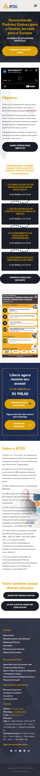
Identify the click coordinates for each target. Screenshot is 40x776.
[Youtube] (20, 751)
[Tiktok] (29, 751)
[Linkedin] (24, 751)
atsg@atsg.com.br (16, 715)
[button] (35, 5)
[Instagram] (16, 751)
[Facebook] (11, 751)
